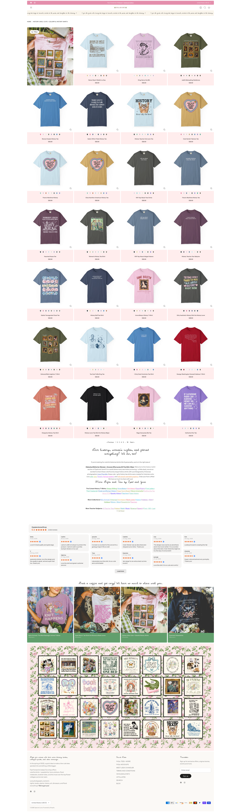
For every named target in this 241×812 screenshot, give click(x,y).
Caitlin (63, 537)
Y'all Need (120, 511)
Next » (132, 442)
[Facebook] (31, 2)
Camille (125, 537)
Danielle (125, 553)
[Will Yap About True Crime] (144, 168)
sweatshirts (45, 772)
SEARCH (119, 780)
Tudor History (134, 493)
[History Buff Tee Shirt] (97, 286)
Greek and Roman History (107, 491)
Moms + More (115, 502)
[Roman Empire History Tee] (50, 109)
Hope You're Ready (123, 491)
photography (37, 781)
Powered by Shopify (49, 807)
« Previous (110, 442)
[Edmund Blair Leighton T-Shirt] (50, 344)
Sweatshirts (125, 502)
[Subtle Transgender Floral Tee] (50, 286)
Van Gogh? (117, 3)
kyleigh (156, 557)
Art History (131, 488)
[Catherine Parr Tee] (191, 403)
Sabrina (63, 555)
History (138, 500)
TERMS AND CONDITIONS (125, 771)
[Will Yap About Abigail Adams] (144, 227)
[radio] (87, 75)
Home (29, 21)
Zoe (155, 537)
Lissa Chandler (102, 474)
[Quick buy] (117, 70)
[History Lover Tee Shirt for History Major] (97, 403)
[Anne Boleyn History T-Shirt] (144, 286)
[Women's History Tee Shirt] (97, 227)
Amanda (187, 551)
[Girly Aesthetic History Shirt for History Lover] (191, 286)
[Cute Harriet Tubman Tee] (191, 109)
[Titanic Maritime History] (50, 168)
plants (42, 783)
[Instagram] (35, 2)
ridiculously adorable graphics (128, 477)
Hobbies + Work (147, 500)
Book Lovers (131, 500)
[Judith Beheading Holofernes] (191, 50)
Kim (186, 537)
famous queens (108, 477)
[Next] (148, 2)
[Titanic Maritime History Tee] (191, 168)
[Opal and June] (120, 7)
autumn (94, 537)
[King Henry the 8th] (144, 50)
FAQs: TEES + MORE (123, 761)
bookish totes (42, 775)
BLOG (118, 783)
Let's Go (129, 3)
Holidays (107, 502)
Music (128, 508)
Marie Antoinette (137, 491)
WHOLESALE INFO (123, 774)
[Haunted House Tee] (50, 227)
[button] (120, 571)
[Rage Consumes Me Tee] (144, 403)
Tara (93, 553)
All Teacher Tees (108, 508)
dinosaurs (56, 783)
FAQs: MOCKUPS (122, 764)
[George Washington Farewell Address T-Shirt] (191, 344)
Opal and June (38, 807)
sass (95, 477)
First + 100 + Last (149, 508)
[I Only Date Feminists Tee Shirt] (144, 344)
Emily (32, 537)
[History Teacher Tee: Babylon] (191, 227)
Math (123, 508)
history (47, 783)
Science (133, 508)
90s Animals (105, 500)
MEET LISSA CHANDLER (125, 768)
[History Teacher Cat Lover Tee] (144, 109)
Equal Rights (140, 488)
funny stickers (54, 772)
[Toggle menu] (32, 7)
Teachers (125, 493)
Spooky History (116, 493)
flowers (100, 477)
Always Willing (112, 488)
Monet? (111, 3)
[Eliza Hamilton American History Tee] (97, 168)
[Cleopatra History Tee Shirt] (50, 403)
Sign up (185, 776)
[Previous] (92, 2)
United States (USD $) (203, 2)
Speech (140, 508)
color (91, 477)
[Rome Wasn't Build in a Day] (97, 50)
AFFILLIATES (120, 777)
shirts (37, 772)
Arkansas (113, 500)
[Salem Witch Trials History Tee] (97, 109)
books (37, 783)
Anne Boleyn (122, 488)
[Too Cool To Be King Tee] (97, 344)
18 (127, 442)
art (51, 783)
